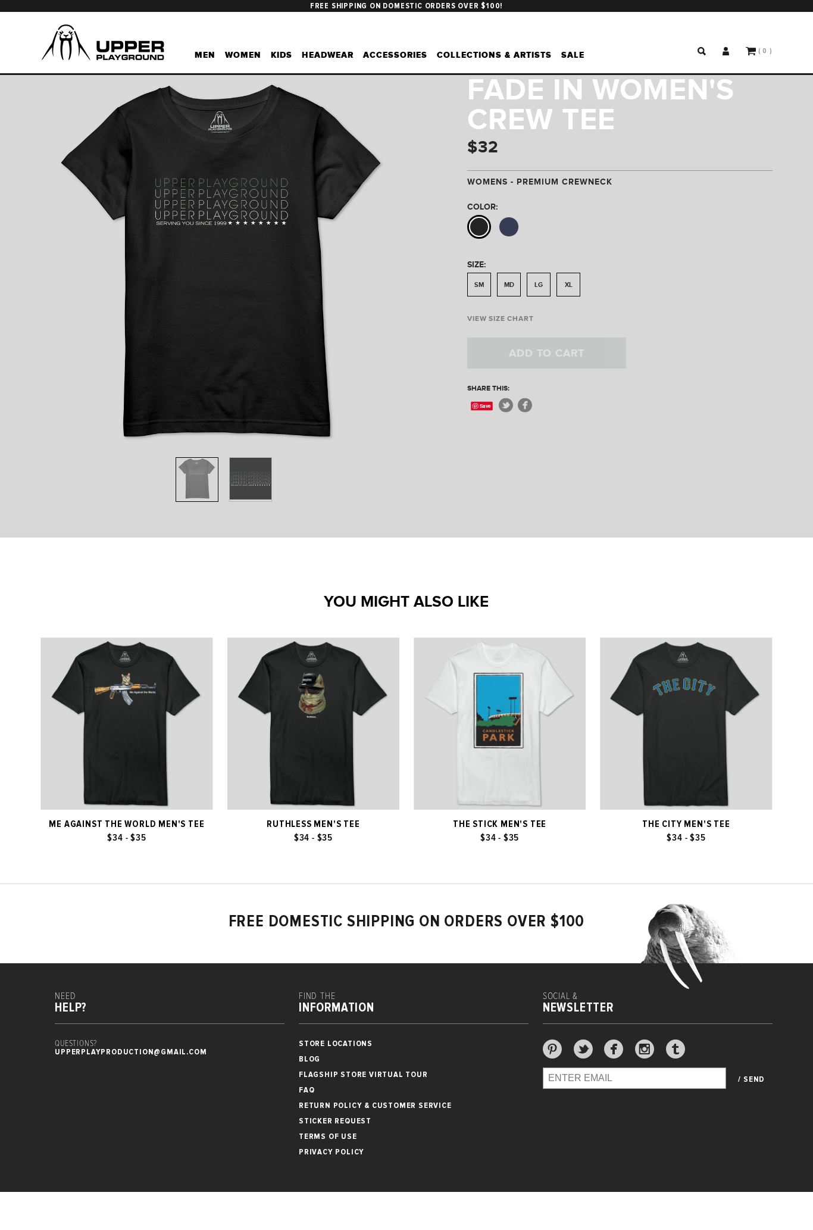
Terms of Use (328, 1136)
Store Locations (336, 1043)
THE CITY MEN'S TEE (686, 824)
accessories (395, 55)
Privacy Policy (331, 1152)
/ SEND (751, 1079)
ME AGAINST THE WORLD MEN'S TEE (126, 824)
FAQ (306, 1090)
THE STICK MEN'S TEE (499, 824)
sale (572, 55)
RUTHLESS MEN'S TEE (313, 824)
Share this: (488, 388)
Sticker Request (335, 1121)
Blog (309, 1059)
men (205, 55)
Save (486, 405)
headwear (328, 55)
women (243, 55)
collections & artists (494, 55)
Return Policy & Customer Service (375, 1105)
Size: (476, 264)
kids (281, 55)
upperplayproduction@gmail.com (131, 1052)
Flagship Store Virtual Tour (363, 1074)
